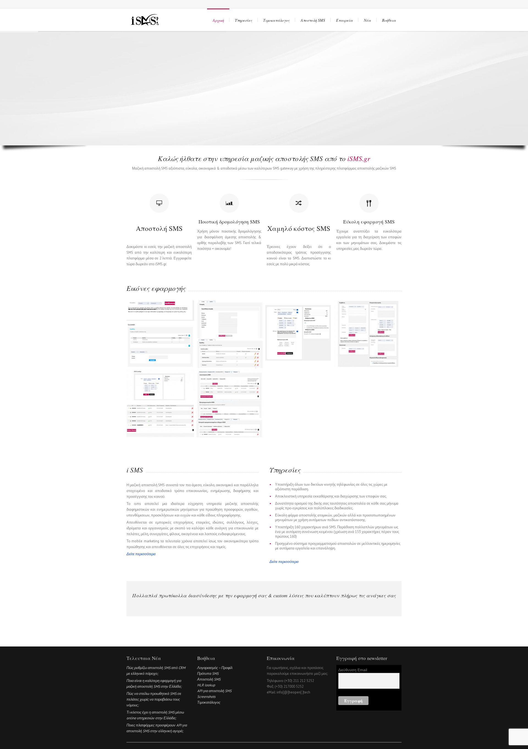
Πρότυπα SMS (208, 673)
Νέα (367, 20)
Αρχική (218, 20)
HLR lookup (206, 685)
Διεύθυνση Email (352, 670)
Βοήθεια (389, 20)
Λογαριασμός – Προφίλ (214, 667)
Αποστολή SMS (313, 20)
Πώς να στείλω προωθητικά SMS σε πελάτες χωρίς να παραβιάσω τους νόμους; (154, 699)
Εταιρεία (344, 20)
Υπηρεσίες (243, 20)
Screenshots (206, 696)
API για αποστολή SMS (214, 691)
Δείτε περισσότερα (141, 554)
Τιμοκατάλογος (276, 20)
